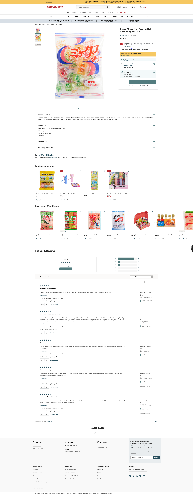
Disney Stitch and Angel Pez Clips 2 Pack (69, 193)
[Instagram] (137, 476)
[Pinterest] (140, 476)
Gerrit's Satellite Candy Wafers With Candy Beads (46, 194)
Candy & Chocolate (51, 24)
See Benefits (127, 46)
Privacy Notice (58, 494)
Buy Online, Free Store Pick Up (40, 482)
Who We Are (100, 469)
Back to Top (49, 421)
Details (119, 2)
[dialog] (96, 494)
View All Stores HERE (102, 447)
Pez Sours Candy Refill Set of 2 (91, 193)
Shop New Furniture (134, 21)
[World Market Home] (54, 7)
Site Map (99, 475)
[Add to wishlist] (57, 171)
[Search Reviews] (152, 276)
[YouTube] (144, 476)
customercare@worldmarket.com (73, 451)
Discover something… (83, 7)
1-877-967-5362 (68, 447)
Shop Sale (59, 21)
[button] (44, 17)
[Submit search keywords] (108, 7)
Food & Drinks (42, 24)
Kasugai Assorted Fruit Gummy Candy (69, 234)
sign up (156, 457)
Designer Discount (69, 478)
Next (156, 421)
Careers (99, 472)
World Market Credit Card (71, 475)
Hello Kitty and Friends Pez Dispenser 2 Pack (117, 193)
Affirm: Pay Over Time (38, 485)
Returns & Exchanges (38, 448)
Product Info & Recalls (38, 488)
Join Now (89, 2)
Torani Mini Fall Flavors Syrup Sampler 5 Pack (166, 234)
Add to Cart (142, 82)
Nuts (96, 432)
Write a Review (65, 269)
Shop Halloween (109, 21)
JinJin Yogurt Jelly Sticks (184, 234)
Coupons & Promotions (70, 472)
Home (36, 24)
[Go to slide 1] (78, 108)
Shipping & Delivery (37, 472)
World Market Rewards (70, 469)
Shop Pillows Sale (84, 21)
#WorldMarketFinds (142, 471)
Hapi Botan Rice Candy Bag (90, 234)
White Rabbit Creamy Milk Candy (115, 234)
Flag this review (54, 304)
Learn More (134, 2)
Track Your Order (37, 446)
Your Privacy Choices (95, 494)
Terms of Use (66, 494)
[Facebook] (130, 476)
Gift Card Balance (37, 475)
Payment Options (37, 478)
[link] (143, 7)
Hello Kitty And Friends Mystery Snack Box (141, 234)
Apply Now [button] (140, 44)
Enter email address (137, 457)
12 (128, 35)
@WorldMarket (133, 471)
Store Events (100, 478)
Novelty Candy (59, 24)
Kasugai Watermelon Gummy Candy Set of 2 (46, 234)
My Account (35, 469)
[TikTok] (133, 476)
